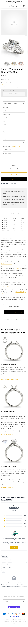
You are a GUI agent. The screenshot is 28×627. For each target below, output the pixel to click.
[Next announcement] (25, 2)
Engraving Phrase (7, 153)
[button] (3, 6)
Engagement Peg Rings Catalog (10, 379)
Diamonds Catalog (6, 487)
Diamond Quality (7, 114)
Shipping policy (15, 624)
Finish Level (5, 100)
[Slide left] (1, 63)
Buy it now (14, 179)
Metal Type (5, 107)
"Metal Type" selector (18, 280)
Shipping (3, 84)
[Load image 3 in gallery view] (21, 63)
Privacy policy (14, 621)
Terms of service (22, 621)
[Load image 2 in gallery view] (14, 63)
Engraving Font (11, 146)
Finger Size (5, 132)
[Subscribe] (23, 601)
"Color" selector (5, 286)
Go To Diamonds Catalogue (14, 312)
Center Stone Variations (9, 91)
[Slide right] (26, 63)
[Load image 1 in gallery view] (7, 63)
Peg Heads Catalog (6, 434)
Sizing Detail (6, 139)
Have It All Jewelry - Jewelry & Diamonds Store (16, 619)
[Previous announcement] (3, 2)
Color (4, 122)
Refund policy (7, 621)
